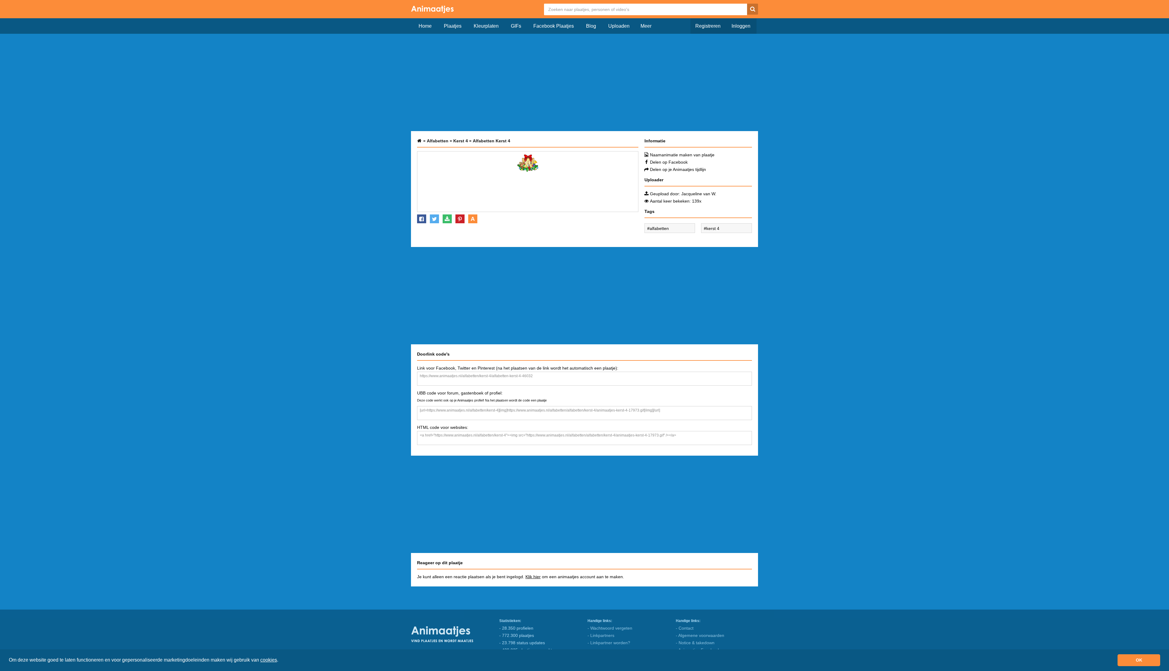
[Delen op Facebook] (421, 218)
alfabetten (659, 228)
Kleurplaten (486, 26)
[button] (280, 661)
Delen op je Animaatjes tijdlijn (678, 169)
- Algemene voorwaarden (700, 635)
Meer (646, 26)
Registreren (708, 26)
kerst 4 (712, 228)
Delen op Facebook (669, 162)
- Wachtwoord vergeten (610, 628)
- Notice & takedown (695, 642)
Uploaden (619, 26)
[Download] (447, 218)
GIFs (516, 26)
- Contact (684, 628)
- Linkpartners (601, 635)
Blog (591, 26)
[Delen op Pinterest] (460, 218)
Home (425, 26)
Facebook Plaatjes (553, 26)
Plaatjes (453, 26)
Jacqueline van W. (698, 193)
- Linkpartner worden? (609, 642)
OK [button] (1139, 660)
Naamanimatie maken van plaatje (682, 154)
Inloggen (741, 26)
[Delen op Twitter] (434, 218)
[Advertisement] (584, 82)
